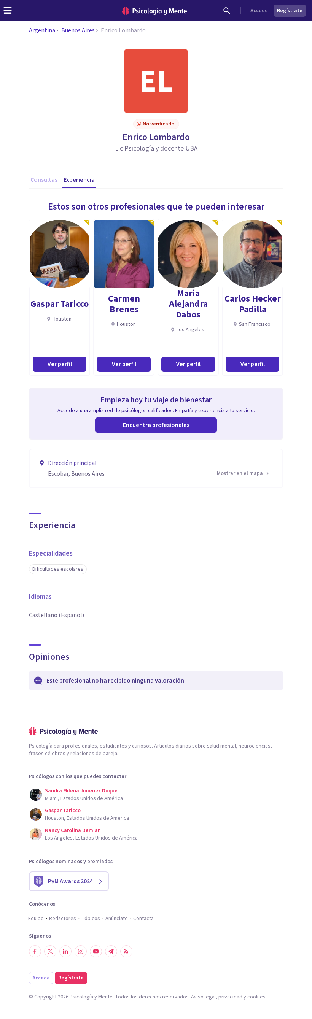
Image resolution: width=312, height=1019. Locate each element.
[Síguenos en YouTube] (96, 951)
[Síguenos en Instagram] (81, 951)
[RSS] (126, 951)
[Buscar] (226, 10)
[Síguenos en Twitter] (50, 951)
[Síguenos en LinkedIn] (65, 951)
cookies (256, 997)
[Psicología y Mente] (154, 11)
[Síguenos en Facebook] (35, 951)
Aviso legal (203, 997)
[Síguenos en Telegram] (111, 951)
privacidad (230, 997)
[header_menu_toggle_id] (7, 10)
